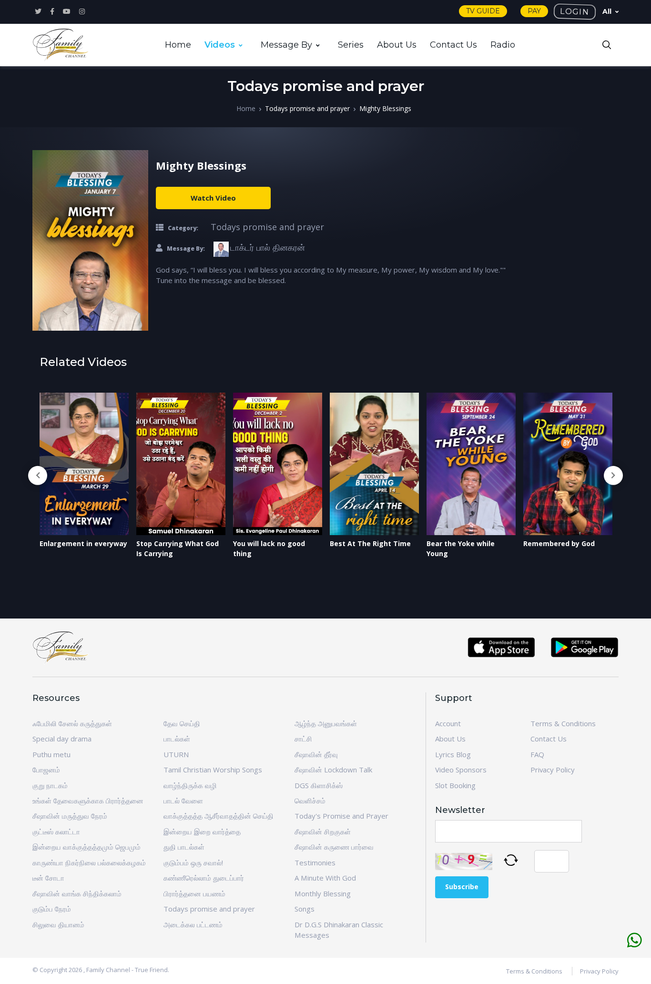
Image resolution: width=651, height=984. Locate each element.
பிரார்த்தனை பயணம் (194, 893)
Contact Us (453, 45)
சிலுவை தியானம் (58, 924)
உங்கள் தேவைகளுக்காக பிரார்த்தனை (87, 800)
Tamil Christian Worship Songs (212, 769)
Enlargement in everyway (83, 543)
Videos (219, 45)
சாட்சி (303, 738)
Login (574, 11)
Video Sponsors (461, 769)
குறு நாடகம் (50, 785)
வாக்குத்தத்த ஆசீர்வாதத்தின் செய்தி (218, 816)
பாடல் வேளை (183, 800)
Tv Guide (483, 11)
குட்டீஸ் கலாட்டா (56, 831)
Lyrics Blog (453, 754)
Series (351, 45)
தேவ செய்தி (181, 723)
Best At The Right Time (370, 543)
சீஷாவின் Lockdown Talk (333, 769)
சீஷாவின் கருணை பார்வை (334, 847)
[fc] (61, 45)
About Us (397, 45)
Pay (534, 11)
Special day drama (62, 738)
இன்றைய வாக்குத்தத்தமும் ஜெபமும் (86, 847)
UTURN (176, 754)
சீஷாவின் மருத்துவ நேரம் (69, 816)
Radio (502, 45)
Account (448, 723)
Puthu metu (51, 754)
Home (178, 45)
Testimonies (315, 862)
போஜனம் (46, 769)
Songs (305, 908)
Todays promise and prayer (307, 108)
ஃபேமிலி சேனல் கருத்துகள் (72, 723)
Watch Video (213, 198)
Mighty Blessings (385, 108)
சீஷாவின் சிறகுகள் (323, 831)
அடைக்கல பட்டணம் (193, 924)
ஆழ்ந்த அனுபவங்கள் (326, 723)
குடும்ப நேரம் (51, 908)
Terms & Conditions (563, 723)
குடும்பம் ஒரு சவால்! (193, 862)
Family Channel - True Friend (127, 969)
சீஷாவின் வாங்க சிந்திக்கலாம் (77, 893)
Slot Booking (455, 785)
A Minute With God (325, 878)
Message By (286, 45)
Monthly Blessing (323, 893)
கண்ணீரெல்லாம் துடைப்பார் (203, 878)
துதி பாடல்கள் (183, 847)
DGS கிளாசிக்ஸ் (319, 785)
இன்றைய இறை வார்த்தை (202, 831)
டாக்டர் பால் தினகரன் (267, 247)
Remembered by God (559, 543)
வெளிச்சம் (310, 800)
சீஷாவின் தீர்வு (316, 754)
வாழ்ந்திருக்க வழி (190, 785)
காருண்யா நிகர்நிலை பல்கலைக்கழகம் (89, 862)
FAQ (537, 754)
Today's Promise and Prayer (341, 816)
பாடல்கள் (176, 738)
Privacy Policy (552, 769)
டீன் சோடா (48, 878)
